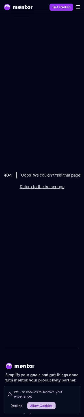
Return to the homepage (42, 186)
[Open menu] (77, 7)
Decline (17, 406)
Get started (61, 7)
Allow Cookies (41, 406)
